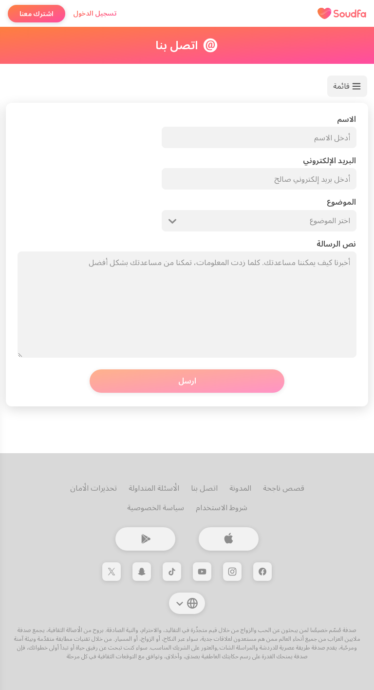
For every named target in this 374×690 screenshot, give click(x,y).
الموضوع (341, 202)
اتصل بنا (204, 488)
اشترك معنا (36, 14)
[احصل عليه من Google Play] (145, 539)
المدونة (240, 488)
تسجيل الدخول (95, 13)
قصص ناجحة (283, 488)
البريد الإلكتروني (329, 160)
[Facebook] (262, 571)
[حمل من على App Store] (229, 539)
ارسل (187, 380)
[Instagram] (232, 571)
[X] (111, 571)
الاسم (346, 119)
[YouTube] (202, 571)
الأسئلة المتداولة (154, 488)
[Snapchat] (141, 571)
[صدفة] (342, 13)
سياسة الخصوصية (155, 507)
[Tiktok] (172, 571)
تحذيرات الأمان (93, 488)
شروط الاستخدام (221, 507)
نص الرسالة (336, 244)
